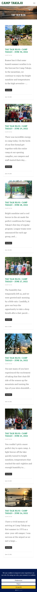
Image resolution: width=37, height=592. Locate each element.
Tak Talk (10, 55)
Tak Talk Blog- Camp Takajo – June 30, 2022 (16, 50)
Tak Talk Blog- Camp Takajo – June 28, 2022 (16, 203)
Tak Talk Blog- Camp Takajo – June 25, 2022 (16, 434)
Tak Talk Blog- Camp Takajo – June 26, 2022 (16, 359)
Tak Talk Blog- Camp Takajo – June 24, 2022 (16, 511)
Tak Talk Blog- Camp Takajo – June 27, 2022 (16, 280)
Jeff (7, 55)
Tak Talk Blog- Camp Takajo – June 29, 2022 (16, 127)
